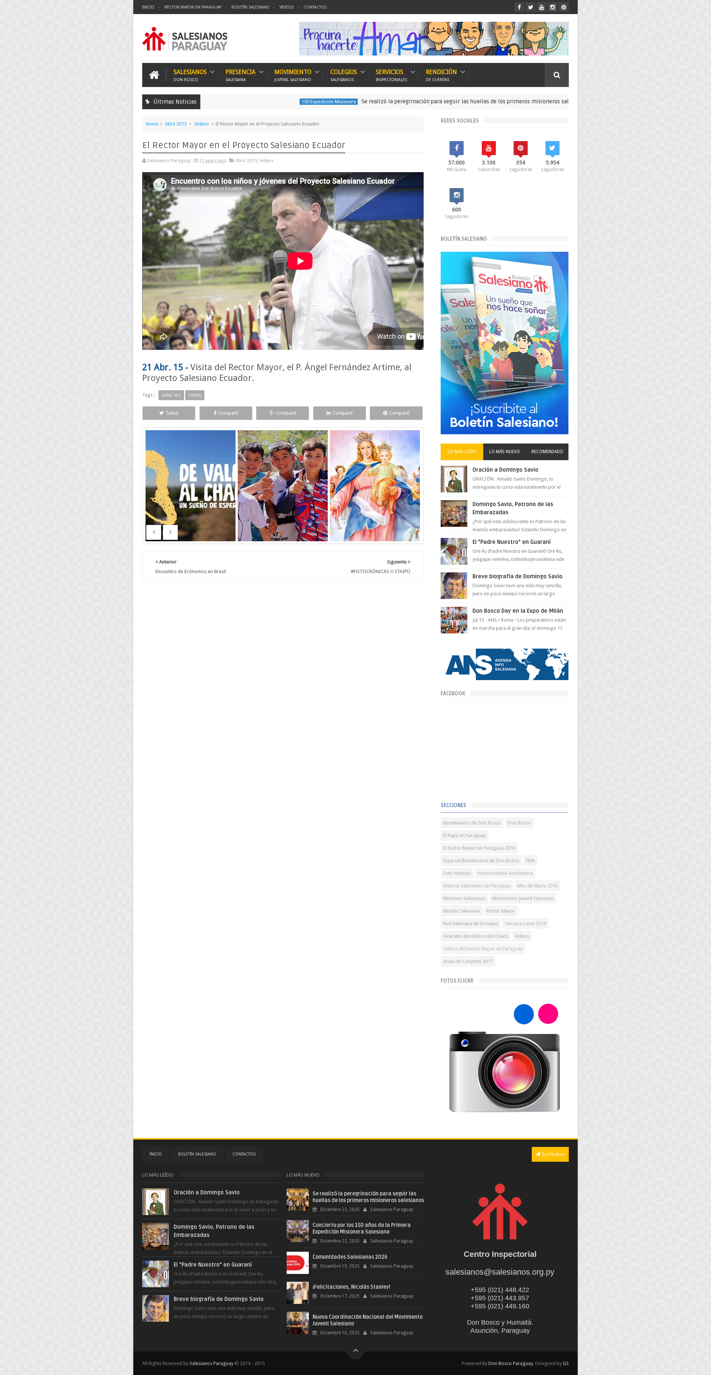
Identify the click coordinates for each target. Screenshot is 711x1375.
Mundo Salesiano (461, 911)
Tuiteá (172, 413)
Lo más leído (462, 451)
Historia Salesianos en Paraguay (477, 886)
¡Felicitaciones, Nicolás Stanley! (351, 1287)
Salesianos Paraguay (211, 1363)
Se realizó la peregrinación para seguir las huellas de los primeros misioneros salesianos (411, 101)
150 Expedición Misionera (265, 101)
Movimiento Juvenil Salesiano (523, 898)
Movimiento (292, 74)
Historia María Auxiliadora (505, 873)
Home (152, 124)
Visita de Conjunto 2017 (468, 961)
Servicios (391, 74)
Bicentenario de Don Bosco (472, 823)
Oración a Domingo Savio (505, 469)
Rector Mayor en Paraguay (192, 7)
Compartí (228, 413)
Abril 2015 (176, 124)
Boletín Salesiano (250, 7)
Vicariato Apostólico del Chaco (475, 936)
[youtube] (542, 7)
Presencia (241, 74)
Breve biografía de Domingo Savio (518, 576)
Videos (287, 7)
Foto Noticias (457, 873)
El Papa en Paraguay (464, 835)
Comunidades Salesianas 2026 (350, 1257)
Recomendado (547, 451)
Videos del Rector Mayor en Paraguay (483, 948)
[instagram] (553, 7)
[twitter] (530, 7)
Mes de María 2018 (537, 886)
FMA (530, 860)
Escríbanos (553, 1154)
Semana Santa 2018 (525, 923)
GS (566, 1363)
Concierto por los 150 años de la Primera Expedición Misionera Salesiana (362, 1228)
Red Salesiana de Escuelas (470, 923)
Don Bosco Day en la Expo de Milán (518, 611)
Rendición (441, 74)
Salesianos (190, 74)
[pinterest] (564, 7)
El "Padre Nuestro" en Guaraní (512, 542)
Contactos (315, 7)
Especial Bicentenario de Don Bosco (481, 860)
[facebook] (519, 7)
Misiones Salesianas (464, 898)
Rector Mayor (501, 911)
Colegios (343, 74)
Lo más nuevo (504, 451)
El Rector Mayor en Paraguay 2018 (479, 848)
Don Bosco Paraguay (510, 1363)
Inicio (148, 7)
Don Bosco (519, 823)
